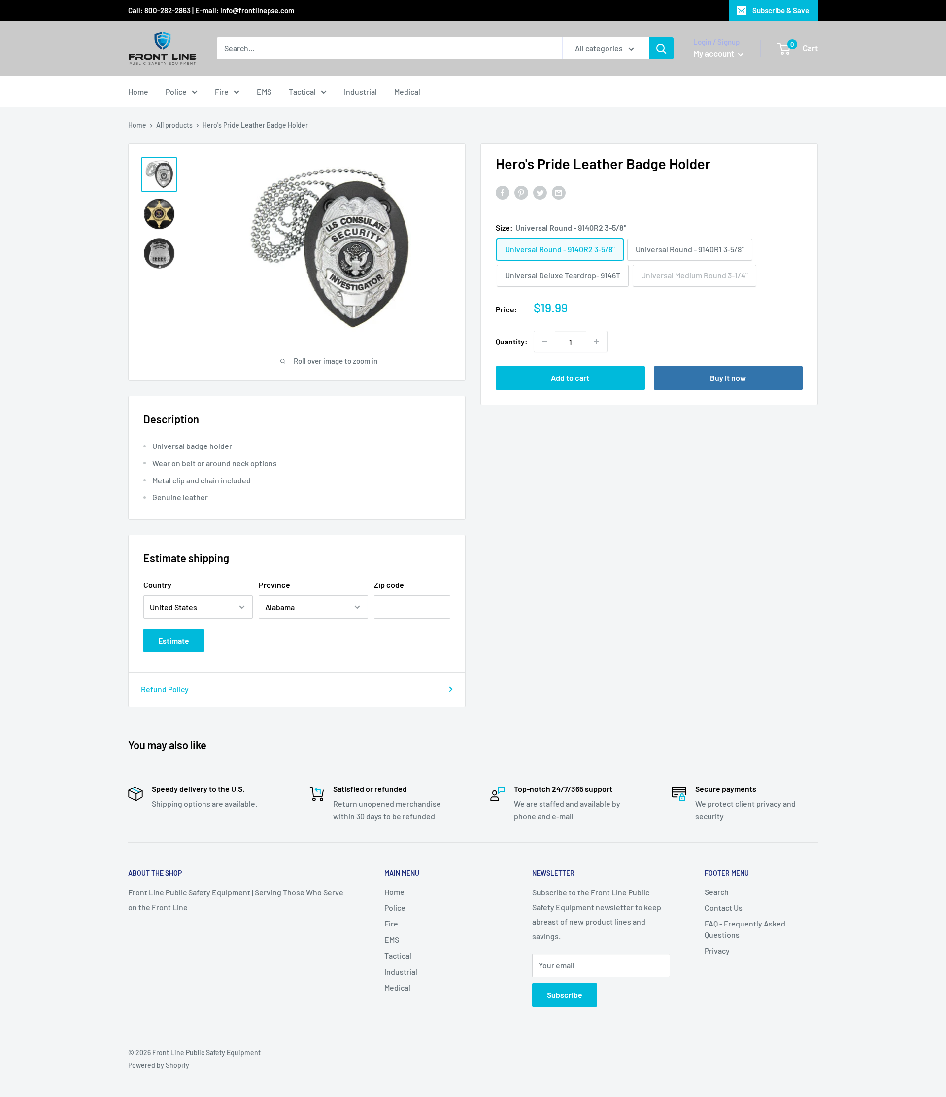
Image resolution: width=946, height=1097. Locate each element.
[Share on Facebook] (502, 192)
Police (176, 91)
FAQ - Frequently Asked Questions (745, 929)
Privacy (717, 950)
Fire (222, 91)
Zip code (389, 584)
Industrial (360, 91)
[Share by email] (559, 192)
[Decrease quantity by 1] (544, 341)
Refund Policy (165, 689)
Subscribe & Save (780, 10)
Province (274, 584)
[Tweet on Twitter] (540, 192)
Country (157, 584)
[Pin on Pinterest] (521, 192)
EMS (264, 91)
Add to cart (570, 377)
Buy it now (728, 377)
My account (714, 53)
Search (717, 891)
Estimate (173, 640)
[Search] (661, 48)
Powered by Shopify (158, 1065)
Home (138, 91)
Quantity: (512, 341)
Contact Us (724, 907)
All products (174, 125)
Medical (407, 91)
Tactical (302, 91)
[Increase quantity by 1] (596, 341)
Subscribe (564, 994)
